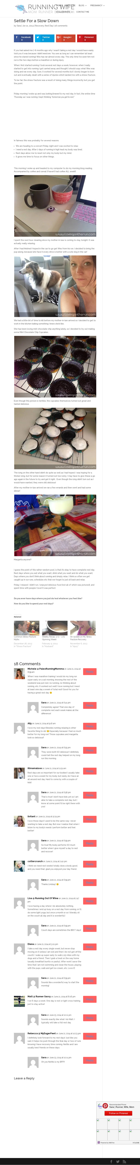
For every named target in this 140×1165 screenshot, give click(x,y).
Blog (81, 6)
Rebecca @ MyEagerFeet (42, 1033)
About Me (70, 6)
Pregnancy (96, 6)
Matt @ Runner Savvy (39, 996)
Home (59, 6)
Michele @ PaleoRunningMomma (46, 669)
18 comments (61, 26)
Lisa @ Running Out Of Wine (43, 898)
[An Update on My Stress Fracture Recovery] (83, 628)
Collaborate (63, 12)
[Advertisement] (55, 120)
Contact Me (82, 12)
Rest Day (49, 26)
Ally (30, 723)
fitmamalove (35, 768)
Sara (19, 26)
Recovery (39, 26)
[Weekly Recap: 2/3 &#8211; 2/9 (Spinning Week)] (55, 628)
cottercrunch (35, 861)
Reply (90, 671)
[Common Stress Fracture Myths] (26, 628)
